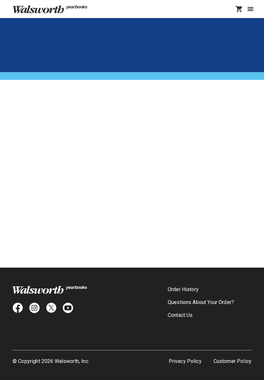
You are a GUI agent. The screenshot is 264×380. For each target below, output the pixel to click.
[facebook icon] (18, 308)
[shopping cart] (239, 9)
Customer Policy (232, 361)
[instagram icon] (34, 308)
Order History (183, 289)
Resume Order (184, 302)
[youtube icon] (68, 308)
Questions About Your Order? (201, 315)
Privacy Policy (185, 361)
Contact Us (180, 328)
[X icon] (51, 308)
